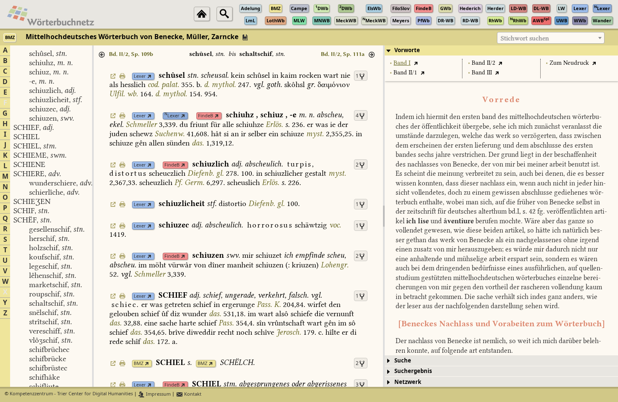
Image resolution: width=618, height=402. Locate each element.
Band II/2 (483, 62)
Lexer (140, 76)
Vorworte (407, 50)
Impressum (158, 394)
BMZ (138, 363)
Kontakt (192, 394)
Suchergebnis (413, 371)
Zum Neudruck (569, 62)
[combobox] (551, 38)
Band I (402, 62)
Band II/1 (405, 72)
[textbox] (550, 38)
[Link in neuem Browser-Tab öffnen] (149, 76)
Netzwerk (407, 382)
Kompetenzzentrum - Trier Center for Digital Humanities (71, 394)
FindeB (205, 116)
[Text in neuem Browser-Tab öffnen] (415, 62)
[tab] (501, 50)
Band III (482, 72)
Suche (402, 361)
